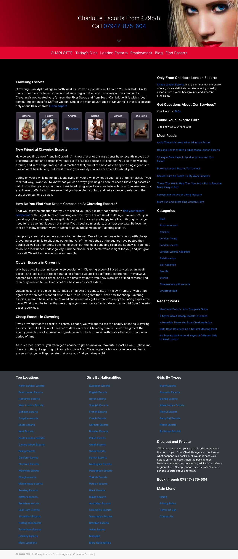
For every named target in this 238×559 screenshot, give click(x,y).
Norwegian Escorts (100, 464)
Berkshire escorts (29, 503)
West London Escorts (31, 405)
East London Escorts (31, 392)
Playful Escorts (168, 411)
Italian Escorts (97, 398)
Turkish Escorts (98, 477)
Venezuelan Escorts (100, 516)
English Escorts (98, 392)
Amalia (118, 115)
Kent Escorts (26, 431)
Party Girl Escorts (170, 418)
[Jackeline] (141, 129)
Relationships (168, 258)
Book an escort (169, 225)
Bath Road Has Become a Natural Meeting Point (188, 328)
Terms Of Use (168, 509)
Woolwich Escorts (29, 470)
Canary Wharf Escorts (32, 444)
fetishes (164, 231)
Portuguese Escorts (100, 470)
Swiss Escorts (97, 451)
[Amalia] (118, 129)
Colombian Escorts (100, 509)
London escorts (169, 244)
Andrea (72, 115)
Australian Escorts (100, 503)
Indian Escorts (97, 496)
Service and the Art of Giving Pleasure (179, 194)
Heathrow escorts (29, 398)
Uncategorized (168, 290)
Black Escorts (97, 490)
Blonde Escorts (169, 398)
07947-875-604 (125, 26)
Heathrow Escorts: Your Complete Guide (184, 309)
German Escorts (98, 424)
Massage (94, 535)
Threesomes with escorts (175, 284)
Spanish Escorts (98, 405)
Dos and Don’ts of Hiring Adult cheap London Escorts (188, 149)
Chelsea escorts (28, 411)
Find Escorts (176, 53)
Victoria (26, 115)
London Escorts (114, 53)
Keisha (95, 115)
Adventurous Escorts (172, 405)
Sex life (164, 271)
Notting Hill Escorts (30, 522)
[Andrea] (72, 129)
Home (163, 496)
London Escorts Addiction (175, 251)
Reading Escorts (28, 490)
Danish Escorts (98, 457)
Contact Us (166, 516)
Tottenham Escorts (30, 529)
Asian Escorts (97, 529)
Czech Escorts (97, 418)
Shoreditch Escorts (30, 516)
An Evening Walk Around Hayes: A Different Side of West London (188, 337)
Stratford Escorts (29, 464)
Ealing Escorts (27, 451)
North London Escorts (31, 385)
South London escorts (31, 438)
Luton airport (58, 106)
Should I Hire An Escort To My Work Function (183, 175)
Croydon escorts (28, 418)
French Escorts (98, 411)
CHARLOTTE (62, 53)
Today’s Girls (86, 53)
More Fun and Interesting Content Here (180, 201)
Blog (159, 53)
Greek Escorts (97, 444)
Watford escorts (28, 496)
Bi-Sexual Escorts (170, 431)
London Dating (168, 238)
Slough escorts (27, 477)
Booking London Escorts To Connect (178, 168)
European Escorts (99, 385)
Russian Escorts (98, 431)
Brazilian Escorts (99, 522)
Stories (164, 277)
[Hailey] (49, 130)
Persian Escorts (98, 483)
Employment (141, 53)
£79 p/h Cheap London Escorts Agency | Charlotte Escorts (59, 554)
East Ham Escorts (29, 509)
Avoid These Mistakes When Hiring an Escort (183, 142)
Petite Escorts (168, 424)
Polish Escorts (97, 438)
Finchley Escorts (28, 535)
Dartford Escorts (28, 457)
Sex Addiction (168, 264)
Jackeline (141, 115)
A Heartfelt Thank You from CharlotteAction (186, 322)
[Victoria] (26, 131)
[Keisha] (95, 129)
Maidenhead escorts (31, 483)
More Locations (28, 542)
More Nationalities (100, 542)
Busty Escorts (168, 385)
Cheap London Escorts (170, 84)
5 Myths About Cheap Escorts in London (184, 315)
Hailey (49, 115)
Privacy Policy (168, 503)
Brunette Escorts (170, 392)
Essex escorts (27, 424)
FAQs (178, 111)
